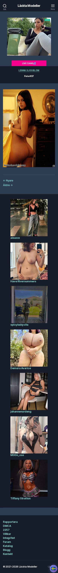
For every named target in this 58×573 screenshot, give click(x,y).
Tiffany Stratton (20, 498)
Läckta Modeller (29, 5)
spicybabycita (19, 324)
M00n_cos (17, 455)
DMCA (7, 525)
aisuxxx (15, 237)
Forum (7, 541)
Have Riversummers (23, 281)
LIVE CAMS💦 (29, 63)
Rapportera (10, 521)
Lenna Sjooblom (29, 70)
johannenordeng (20, 411)
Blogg (6, 549)
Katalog (8, 545)
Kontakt (8, 553)
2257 (6, 529)
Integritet (9, 537)
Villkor (7, 533)
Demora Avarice (20, 368)
